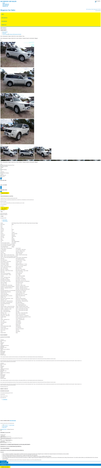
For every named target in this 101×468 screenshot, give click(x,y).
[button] (50, 452)
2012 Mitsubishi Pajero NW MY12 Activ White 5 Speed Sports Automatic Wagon (19, 38)
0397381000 (3, 461)
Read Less (6, 386)
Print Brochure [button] (13, 420)
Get (5, 399)
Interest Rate (2, 441)
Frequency (2, 434)
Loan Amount (2, 435)
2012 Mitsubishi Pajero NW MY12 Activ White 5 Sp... (12, 36)
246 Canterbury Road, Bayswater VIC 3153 (93, 9)
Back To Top (4, 427)
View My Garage (12, 34)
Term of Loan (2, 440)
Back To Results (5, 426)
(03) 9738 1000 (98, 10)
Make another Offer (5, 207)
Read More (2, 386)
